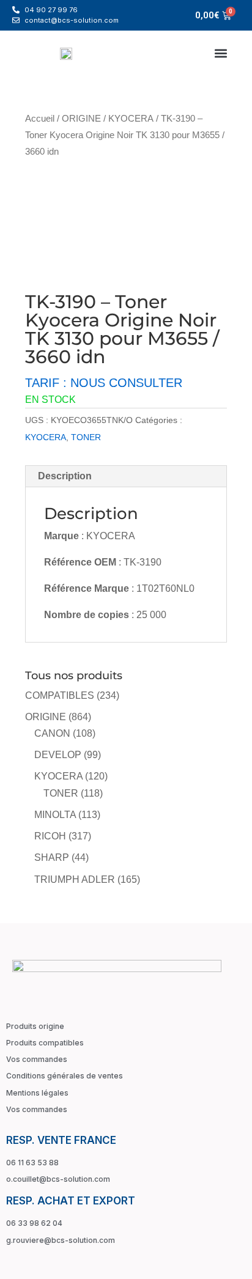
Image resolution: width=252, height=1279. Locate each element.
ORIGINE (81, 118)
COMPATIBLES (59, 695)
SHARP (51, 857)
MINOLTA (55, 814)
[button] (220, 53)
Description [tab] (65, 476)
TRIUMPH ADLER (74, 879)
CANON (52, 733)
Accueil (39, 118)
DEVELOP (57, 755)
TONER (86, 437)
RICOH (50, 836)
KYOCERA (131, 118)
